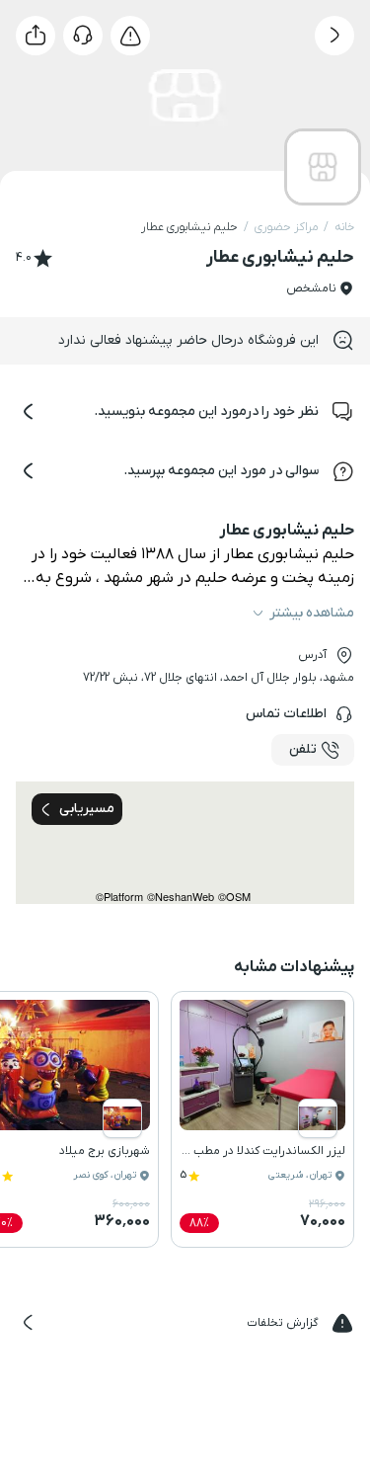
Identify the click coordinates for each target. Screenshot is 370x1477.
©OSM (234, 896)
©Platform (119, 896)
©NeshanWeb (180, 896)
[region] (185, 842)
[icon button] (334, 35)
